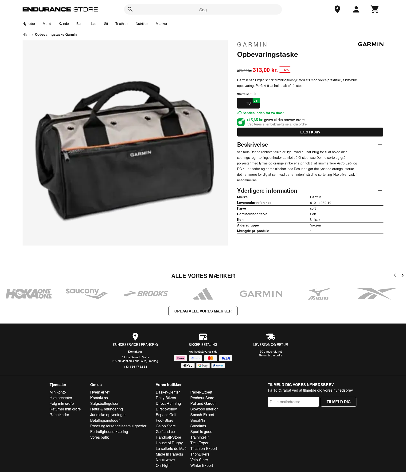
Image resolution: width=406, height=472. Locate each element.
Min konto (58, 392)
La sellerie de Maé (171, 448)
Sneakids (198, 426)
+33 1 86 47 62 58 (135, 366)
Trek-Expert (199, 442)
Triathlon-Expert (203, 448)
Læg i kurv (310, 132)
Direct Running (168, 403)
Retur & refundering (106, 409)
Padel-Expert (201, 392)
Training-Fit (199, 437)
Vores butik (99, 437)
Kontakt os (135, 351)
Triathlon (121, 23)
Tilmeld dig (339, 401)
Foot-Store (164, 420)
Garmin (252, 44)
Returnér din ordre (270, 355)
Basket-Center (168, 392)
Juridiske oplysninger (108, 414)
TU (252, 101)
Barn (79, 23)
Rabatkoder (59, 414)
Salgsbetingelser (104, 403)
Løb (94, 23)
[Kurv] (375, 9)
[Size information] (254, 94)
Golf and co (165, 431)
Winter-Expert (201, 465)
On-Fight (163, 465)
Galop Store (166, 426)
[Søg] (130, 9)
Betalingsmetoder (105, 420)
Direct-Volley (166, 409)
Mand (47, 23)
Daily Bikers (166, 397)
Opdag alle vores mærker (203, 311)
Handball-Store (168, 437)
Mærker (161, 23)
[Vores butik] (337, 9)
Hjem (26, 34)
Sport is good (201, 431)
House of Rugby (169, 442)
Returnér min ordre (65, 409)
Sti (106, 23)
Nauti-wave (165, 459)
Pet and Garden (203, 403)
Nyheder (29, 23)
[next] (402, 276)
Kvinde (64, 23)
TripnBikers (199, 454)
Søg (203, 9)
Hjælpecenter (61, 397)
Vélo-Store (199, 459)
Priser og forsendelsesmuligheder (118, 426)
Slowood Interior (204, 409)
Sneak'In (197, 420)
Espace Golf (166, 414)
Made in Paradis (169, 454)
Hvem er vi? (100, 392)
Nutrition (142, 23)
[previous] (394, 276)
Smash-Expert (202, 414)
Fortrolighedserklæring (109, 431)
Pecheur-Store (202, 397)
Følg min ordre (62, 403)
